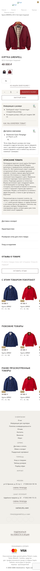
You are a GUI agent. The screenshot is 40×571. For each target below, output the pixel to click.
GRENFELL (16, 57)
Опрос (20, 438)
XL (6, 309)
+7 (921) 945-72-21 (29, 498)
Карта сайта (30, 568)
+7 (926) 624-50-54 (30, 484)
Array (9, 306)
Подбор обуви (20, 466)
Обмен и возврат (20, 449)
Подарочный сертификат (20, 452)
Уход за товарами (20, 460)
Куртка (4, 306)
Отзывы (20, 429)
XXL (9, 309)
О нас (20, 420)
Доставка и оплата (20, 446)
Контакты (20, 432)
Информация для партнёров (20, 423)
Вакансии (20, 435)
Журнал (20, 471)
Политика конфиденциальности (20, 426)
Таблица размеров (20, 463)
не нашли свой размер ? (20, 85)
